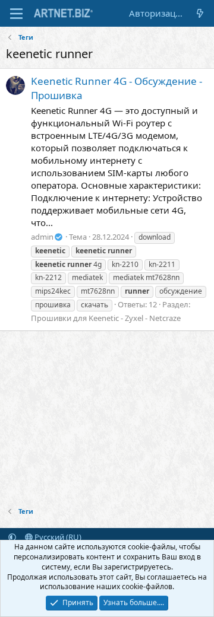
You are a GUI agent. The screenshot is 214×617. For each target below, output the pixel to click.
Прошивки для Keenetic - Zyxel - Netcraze (106, 318)
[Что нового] (200, 13)
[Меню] (16, 14)
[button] (12, 536)
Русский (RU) (57, 537)
